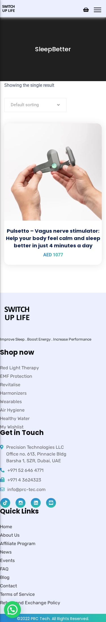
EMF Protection (16, 376)
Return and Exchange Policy (30, 602)
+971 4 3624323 (24, 480)
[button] (12, 609)
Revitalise (10, 384)
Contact (8, 585)
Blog (5, 577)
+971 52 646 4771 (25, 470)
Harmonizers (13, 393)
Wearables (11, 401)
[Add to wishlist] (90, 137)
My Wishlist (11, 427)
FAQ (4, 569)
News (6, 552)
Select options (90, 123)
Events (7, 560)
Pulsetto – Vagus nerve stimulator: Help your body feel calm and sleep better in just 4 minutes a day (53, 238)
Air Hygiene (12, 410)
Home (6, 526)
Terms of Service (17, 594)
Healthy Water (15, 418)
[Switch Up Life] (8, 8)
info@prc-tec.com (26, 489)
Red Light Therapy (19, 367)
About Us (10, 535)
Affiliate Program (17, 543)
